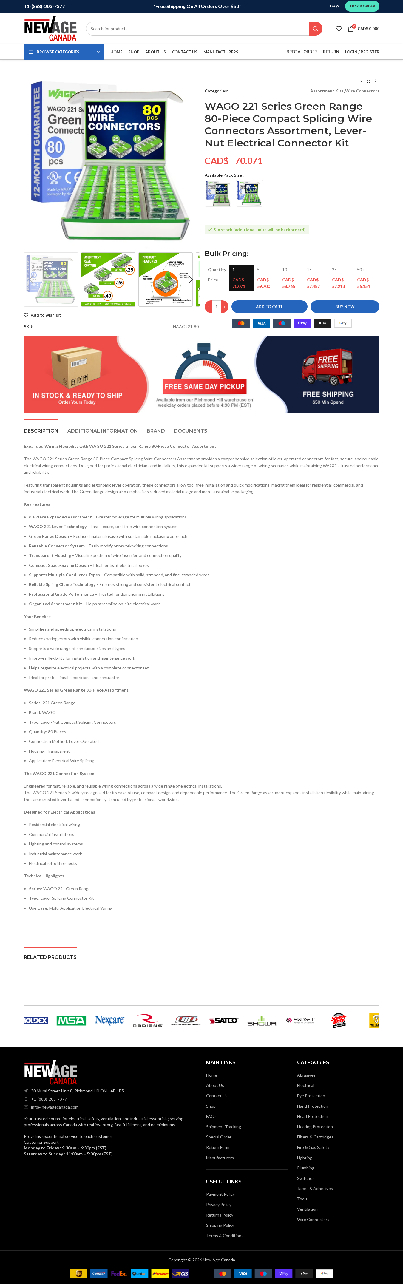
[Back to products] (368, 81)
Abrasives (306, 1075)
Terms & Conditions (224, 1235)
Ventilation (307, 1209)
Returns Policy (219, 1214)
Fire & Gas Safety (313, 1147)
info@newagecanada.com (54, 1106)
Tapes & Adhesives (315, 1188)
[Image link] (51, 1071)
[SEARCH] (315, 29)
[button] (31, 279)
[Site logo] (50, 27)
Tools (302, 1198)
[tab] (41, 428)
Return (331, 51)
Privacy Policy (218, 1204)
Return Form (217, 1147)
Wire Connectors (362, 90)
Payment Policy (220, 1194)
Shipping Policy (220, 1225)
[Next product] (375, 81)
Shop (211, 1106)
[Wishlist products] (339, 29)
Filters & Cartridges (315, 1136)
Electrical (305, 1085)
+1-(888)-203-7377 (49, 1098)
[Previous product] (361, 81)
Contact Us (217, 1095)
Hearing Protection (315, 1126)
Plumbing (305, 1167)
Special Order (302, 51)
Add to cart (269, 306)
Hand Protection (312, 1106)
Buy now (345, 306)
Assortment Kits (327, 90)
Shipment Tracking (223, 1126)
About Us (215, 1085)
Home (211, 1075)
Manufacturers (220, 1157)
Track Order (362, 6)
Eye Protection (311, 1095)
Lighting (304, 1157)
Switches (305, 1178)
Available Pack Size (224, 175)
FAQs (211, 1116)
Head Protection (312, 1116)
